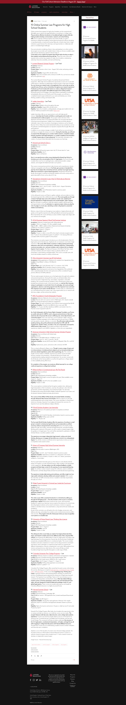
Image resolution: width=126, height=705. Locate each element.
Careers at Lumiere (72, 686)
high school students (36, 644)
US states (36, 12)
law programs (64, 644)
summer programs (35, 651)
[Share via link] (41, 655)
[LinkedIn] (40, 680)
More (71, 12)
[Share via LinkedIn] (38, 655)
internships (64, 12)
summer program (46, 644)
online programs (55, 644)
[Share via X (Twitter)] (34, 655)
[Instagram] (33, 680)
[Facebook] (30, 680)
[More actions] (74, 21)
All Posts (29, 12)
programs (44, 12)
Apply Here (81, 1)
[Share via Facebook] (31, 655)
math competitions (54, 12)
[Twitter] (37, 680)
